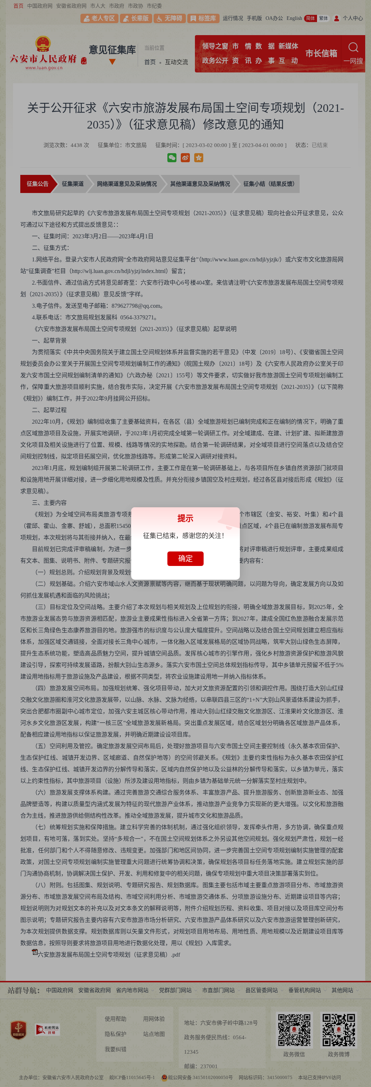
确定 (185, 559)
